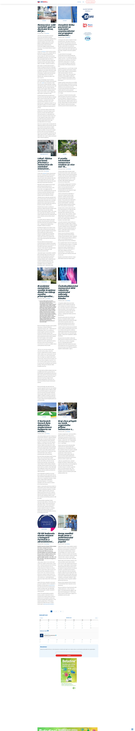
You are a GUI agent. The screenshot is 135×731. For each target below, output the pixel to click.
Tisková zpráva (44, 281)
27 (40, 621)
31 (73, 621)
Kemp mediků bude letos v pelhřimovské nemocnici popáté (65, 537)
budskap (47, 33)
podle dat (44, 173)
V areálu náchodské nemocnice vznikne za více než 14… (66, 162)
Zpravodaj (79, 1)
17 (40, 627)
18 (60, 611)
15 (82, 625)
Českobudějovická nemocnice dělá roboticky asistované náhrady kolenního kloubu (68, 292)
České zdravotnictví (44, 154)
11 (48, 625)
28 (48, 621)
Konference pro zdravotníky (49, 635)
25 (48, 639)
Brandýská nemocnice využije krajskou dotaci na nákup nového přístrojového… (46, 291)
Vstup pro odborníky (90, 1)
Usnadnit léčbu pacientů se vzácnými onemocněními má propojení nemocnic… (66, 30)
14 (73, 625)
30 (65, 621)
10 (40, 625)
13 (65, 625)
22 (82, 627)
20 (65, 627)
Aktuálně (44, 20)
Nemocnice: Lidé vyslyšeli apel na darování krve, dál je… (46, 27)
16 (90, 625)
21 (73, 627)
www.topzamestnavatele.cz (49, 604)
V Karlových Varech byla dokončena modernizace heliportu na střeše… (44, 426)
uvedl (43, 82)
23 (90, 627)
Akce (83, 1)
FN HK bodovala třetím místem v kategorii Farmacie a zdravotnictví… (45, 537)
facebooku (44, 51)
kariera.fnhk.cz (52, 585)
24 (40, 639)
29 (82, 639)
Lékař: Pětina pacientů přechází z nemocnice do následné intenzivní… (45, 163)
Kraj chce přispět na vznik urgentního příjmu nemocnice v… (67, 425)
